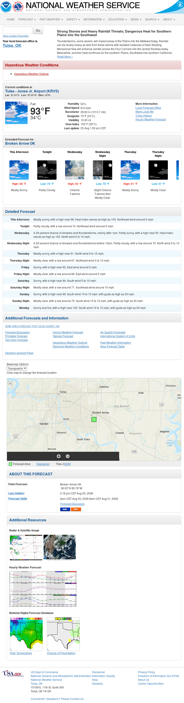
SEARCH (151, 19)
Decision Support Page (19, 353)
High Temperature (21, 653)
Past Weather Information (115, 342)
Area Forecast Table (112, 346)
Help (95, 679)
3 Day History (144, 115)
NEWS (135, 19)
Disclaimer (43, 464)
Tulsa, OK (12, 45)
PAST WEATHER (50, 19)
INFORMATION (93, 19)
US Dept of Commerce (44, 672)
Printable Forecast (16, 336)
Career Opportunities (151, 683)
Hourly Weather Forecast (68, 332)
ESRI (67, 464)
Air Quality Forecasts (112, 332)
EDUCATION (116, 19)
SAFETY (72, 19)
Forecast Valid (17, 498)
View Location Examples (15, 35)
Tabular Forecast (63, 336)
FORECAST (26, 19)
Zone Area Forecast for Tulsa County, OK (32, 326)
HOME (11, 19)
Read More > (65, 56)
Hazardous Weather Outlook (31, 74)
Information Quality (103, 676)
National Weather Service (46, 679)
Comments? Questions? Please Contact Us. (57, 699)
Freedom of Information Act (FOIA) (158, 676)
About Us (143, 679)
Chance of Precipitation (61, 653)
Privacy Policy (146, 672)
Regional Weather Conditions (71, 346)
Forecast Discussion (17, 332)
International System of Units (117, 336)
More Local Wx (145, 111)
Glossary (97, 683)
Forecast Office (148, 107)
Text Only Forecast (16, 340)
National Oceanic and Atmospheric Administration (61, 676)
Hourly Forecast (151, 119)
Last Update (16, 493)
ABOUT (168, 19)
